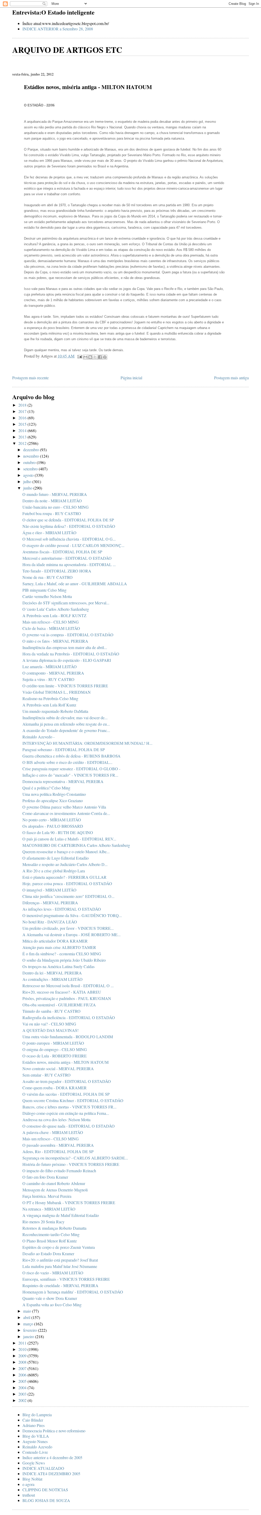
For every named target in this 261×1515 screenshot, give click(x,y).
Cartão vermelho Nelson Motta (47, 596)
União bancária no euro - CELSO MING (55, 507)
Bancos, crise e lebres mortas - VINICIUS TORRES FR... (69, 1106)
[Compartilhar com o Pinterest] (104, 357)
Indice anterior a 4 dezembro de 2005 (52, 1457)
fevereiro (30, 1330)
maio (27, 1311)
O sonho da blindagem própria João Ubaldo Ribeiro (64, 960)
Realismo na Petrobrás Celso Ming (50, 698)
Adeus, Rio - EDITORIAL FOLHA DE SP (58, 1151)
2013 (23, 436)
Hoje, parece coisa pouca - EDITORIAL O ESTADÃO (67, 883)
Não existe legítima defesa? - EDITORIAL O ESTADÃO (68, 526)
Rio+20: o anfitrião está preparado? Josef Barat (60, 1260)
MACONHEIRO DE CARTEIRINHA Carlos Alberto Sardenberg (76, 845)
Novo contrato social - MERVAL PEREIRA (58, 1068)
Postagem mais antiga (231, 377)
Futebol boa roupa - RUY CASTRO (51, 513)
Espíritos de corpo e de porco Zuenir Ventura (58, 1247)
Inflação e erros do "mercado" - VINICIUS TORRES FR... (70, 775)
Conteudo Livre (35, 1452)
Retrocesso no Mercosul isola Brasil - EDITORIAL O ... (68, 985)
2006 (23, 1374)
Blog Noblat (32, 1479)
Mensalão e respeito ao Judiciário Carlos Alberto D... (65, 864)
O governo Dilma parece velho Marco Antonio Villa (64, 807)
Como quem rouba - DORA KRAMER (54, 1087)
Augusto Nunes (35, 1441)
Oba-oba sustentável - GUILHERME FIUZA (59, 1004)
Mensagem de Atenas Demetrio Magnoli (55, 1189)
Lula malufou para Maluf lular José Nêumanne (59, 1266)
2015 (23, 424)
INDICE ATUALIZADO (43, 1468)
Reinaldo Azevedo (37, 1446)
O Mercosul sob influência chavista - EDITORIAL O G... (69, 539)
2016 (23, 417)
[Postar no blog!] (90, 357)
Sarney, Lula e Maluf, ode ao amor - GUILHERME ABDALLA (74, 583)
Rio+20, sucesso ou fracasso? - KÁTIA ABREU (61, 992)
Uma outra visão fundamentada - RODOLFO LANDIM (67, 1036)
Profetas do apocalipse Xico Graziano (52, 800)
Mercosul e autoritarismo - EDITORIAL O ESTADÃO (67, 558)
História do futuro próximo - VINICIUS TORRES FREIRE (70, 1164)
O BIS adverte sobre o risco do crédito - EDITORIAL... (67, 762)
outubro (30, 462)
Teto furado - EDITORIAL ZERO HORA (56, 570)
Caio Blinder (32, 1420)
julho (27, 481)
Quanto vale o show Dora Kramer (49, 1298)
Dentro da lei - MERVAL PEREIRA (52, 972)
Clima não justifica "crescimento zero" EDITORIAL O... (68, 896)
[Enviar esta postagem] (79, 356)
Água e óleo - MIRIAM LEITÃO (49, 532)
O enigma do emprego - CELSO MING (54, 1049)
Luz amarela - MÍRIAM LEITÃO (49, 666)
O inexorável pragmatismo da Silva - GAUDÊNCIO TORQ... (72, 915)
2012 (23, 443)
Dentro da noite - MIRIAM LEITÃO (52, 500)
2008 (23, 1362)
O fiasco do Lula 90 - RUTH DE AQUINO (57, 832)
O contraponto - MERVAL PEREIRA (53, 673)
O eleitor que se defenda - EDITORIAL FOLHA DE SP (68, 519)
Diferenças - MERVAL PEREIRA (50, 902)
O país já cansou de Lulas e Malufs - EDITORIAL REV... (69, 838)
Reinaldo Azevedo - (38, 736)
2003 (23, 1394)
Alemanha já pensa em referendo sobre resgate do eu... (66, 724)
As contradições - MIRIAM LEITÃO (52, 979)
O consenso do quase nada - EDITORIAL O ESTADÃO (68, 1126)
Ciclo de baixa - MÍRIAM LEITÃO (51, 628)
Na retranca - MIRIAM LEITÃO (48, 1209)
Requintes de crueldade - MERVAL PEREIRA (60, 1285)
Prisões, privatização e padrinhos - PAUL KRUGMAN (66, 998)
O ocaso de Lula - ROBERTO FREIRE (54, 1055)
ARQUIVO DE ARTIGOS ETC (67, 50)
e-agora (28, 1484)
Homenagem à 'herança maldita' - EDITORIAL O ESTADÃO (72, 1291)
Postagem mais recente (30, 377)
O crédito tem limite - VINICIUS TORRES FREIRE (65, 685)
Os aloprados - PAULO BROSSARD (52, 826)
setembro (31, 468)
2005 (23, 1381)
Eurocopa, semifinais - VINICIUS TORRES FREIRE (66, 1279)
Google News (33, 1462)
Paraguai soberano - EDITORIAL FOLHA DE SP (63, 749)
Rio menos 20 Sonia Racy (43, 1221)
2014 (23, 430)
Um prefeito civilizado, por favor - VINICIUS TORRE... (68, 928)
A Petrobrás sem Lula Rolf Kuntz (49, 704)
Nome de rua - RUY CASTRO (47, 577)
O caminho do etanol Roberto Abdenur (53, 1183)
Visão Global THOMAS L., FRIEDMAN (56, 692)
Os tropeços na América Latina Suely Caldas (58, 966)
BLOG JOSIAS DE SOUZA (46, 1500)
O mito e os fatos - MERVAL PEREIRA (55, 641)
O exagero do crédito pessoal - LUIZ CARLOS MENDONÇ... (73, 545)
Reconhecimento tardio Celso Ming (51, 1234)
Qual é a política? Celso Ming (46, 787)
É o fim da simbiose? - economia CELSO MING (61, 953)
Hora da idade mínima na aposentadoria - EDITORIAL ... (69, 564)
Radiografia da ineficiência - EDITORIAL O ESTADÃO (68, 1017)
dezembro (31, 449)
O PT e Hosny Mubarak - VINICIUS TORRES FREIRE (68, 1202)
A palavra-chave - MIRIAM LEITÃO (52, 1132)
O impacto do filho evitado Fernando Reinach (59, 1170)
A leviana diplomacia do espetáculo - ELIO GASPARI (66, 660)
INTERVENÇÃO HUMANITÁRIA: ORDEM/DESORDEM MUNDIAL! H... (87, 743)
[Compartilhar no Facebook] (99, 357)
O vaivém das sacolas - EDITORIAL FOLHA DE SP (66, 1094)
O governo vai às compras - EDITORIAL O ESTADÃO (67, 634)
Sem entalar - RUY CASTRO (46, 1075)
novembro (31, 456)
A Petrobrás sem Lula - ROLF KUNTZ (54, 615)
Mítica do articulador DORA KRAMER (55, 941)
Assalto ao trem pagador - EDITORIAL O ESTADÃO (66, 1081)
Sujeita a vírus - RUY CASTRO (48, 679)
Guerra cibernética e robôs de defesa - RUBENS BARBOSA (71, 756)
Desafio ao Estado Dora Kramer (48, 1253)
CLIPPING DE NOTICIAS (45, 1489)
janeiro (29, 1336)
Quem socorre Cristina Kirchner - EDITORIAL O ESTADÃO (72, 1100)
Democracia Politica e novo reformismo (53, 1430)
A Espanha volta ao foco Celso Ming (52, 1304)
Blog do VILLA (35, 1436)
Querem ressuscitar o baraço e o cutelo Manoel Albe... (66, 851)
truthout (28, 1495)
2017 (23, 411)
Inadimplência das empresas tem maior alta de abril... (64, 647)
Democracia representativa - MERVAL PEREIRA (62, 781)
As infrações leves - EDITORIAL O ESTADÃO (61, 909)
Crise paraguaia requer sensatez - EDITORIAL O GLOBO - (71, 768)
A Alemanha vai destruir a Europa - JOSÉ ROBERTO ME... (71, 934)
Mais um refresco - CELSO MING (50, 622)
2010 (23, 1349)
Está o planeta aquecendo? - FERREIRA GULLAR (64, 877)
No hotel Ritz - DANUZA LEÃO (49, 921)
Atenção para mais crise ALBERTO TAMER (59, 947)
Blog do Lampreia (37, 1414)
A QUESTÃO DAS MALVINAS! (50, 1030)
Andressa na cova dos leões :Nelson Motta (56, 1119)
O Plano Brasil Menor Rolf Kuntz (49, 1240)
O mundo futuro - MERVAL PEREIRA (54, 494)
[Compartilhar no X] (95, 357)
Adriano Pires (33, 1425)
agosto (29, 475)
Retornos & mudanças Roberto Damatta (54, 1228)
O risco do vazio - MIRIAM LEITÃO (52, 1272)
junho (28, 488)
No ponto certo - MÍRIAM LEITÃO (51, 819)
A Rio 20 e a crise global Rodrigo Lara (53, 870)
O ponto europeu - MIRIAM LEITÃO (53, 1043)
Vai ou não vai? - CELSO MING (49, 1024)
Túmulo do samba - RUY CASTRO (51, 1011)
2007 (23, 1368)
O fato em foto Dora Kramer (45, 1177)
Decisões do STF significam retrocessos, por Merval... (65, 602)
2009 (23, 1355)
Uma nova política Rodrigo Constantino (54, 794)
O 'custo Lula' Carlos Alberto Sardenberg (55, 609)
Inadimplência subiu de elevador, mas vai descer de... (65, 717)
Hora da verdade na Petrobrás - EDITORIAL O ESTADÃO (70, 653)
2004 (23, 1387)
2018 (23, 405)
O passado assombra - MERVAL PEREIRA (58, 1145)
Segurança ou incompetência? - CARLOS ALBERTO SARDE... (75, 1157)
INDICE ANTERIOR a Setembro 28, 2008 (57, 28)
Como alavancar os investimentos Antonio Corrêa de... (66, 813)
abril (27, 1317)
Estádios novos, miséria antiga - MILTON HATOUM (65, 1062)
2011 (23, 1343)
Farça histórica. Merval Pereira (46, 1196)
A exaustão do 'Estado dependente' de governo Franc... (66, 730)
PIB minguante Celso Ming (44, 590)
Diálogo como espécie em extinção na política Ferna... (65, 1113)
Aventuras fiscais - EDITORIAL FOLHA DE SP (62, 551)
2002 (23, 1400)
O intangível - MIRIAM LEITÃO (49, 890)
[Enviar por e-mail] (85, 357)
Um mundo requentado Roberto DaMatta (55, 711)
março (28, 1323)
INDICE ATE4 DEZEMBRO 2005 (51, 1473)
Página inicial (131, 377)
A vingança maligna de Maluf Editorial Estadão (60, 1215)
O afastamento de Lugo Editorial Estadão (55, 858)
